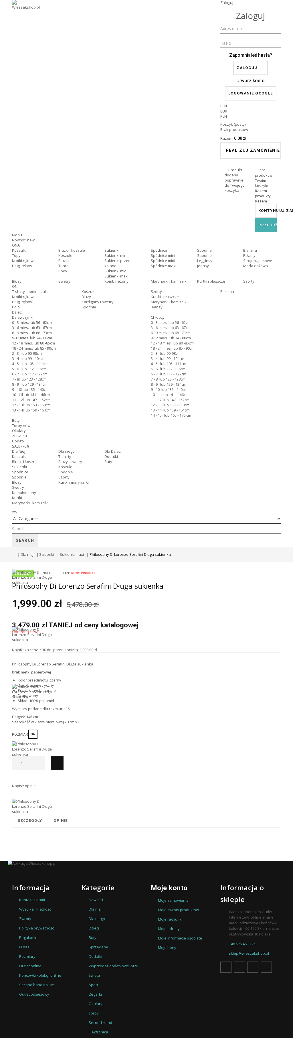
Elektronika (98, 1032)
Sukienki (111, 250)
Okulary (19, 430)
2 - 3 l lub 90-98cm (27, 353)
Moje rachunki (170, 919)
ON (14, 286)
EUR (223, 111)
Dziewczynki (22, 317)
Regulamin (28, 937)
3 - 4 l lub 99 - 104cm (28, 358)
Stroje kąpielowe (257, 260)
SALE (20, 446)
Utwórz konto (250, 80)
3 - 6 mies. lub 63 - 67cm (32, 327)
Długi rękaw (22, 265)
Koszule (65, 255)
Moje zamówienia (173, 900)
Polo (16, 307)
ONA (16, 245)
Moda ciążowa (255, 265)
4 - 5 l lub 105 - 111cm (29, 363)
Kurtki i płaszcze (211, 281)
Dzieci (17, 312)
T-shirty (64, 456)
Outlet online (30, 965)
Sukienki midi (115, 270)
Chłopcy (158, 317)
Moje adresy (169, 928)
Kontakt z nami (32, 899)
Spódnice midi (163, 260)
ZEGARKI (19, 435)
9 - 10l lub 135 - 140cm (30, 389)
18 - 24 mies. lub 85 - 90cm (34, 348)
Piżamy (249, 255)
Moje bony (167, 947)
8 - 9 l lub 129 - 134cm (29, 384)
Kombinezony (116, 281)
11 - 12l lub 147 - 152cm (31, 399)
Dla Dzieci (112, 451)
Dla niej (27, 554)
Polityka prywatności (37, 928)
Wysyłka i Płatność (35, 909)
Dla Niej (18, 451)
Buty (16, 420)
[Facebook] (225, 967)
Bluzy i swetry (70, 461)
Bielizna (250, 250)
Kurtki (17, 497)
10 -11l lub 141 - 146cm (31, 394)
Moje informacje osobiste (180, 938)
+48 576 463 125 (242, 943)
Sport (93, 984)
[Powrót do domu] (13, 554)
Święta (94, 975)
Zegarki (95, 994)
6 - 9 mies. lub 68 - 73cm (32, 332)
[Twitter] (239, 967)
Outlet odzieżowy (34, 994)
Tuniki (63, 265)
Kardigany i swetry (98, 301)
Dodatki (18, 441)
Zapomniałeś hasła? (250, 55)
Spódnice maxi (163, 265)
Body (62, 270)
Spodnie (204, 250)
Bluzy (16, 281)
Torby (21, 425)
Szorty (248, 281)
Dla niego (66, 451)
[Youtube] (252, 967)
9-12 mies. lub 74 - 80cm (32, 337)
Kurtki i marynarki (73, 482)
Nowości (23, 240)
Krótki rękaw (22, 260)
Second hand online (36, 984)
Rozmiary (27, 956)
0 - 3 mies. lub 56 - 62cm (32, 322)
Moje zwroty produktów (178, 909)
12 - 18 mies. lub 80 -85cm (33, 343)
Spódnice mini (163, 255)
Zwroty (25, 918)
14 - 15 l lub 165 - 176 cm (171, 415)
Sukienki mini (115, 255)
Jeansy (203, 265)
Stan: (65, 573)
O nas (24, 947)
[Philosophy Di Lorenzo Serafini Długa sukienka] (32, 598)
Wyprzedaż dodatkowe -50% (113, 965)
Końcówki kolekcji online (40, 975)
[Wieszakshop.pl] (26, 12)
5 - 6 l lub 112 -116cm (29, 368)
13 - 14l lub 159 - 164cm (31, 410)
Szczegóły (30, 820)
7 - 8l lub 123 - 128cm (29, 379)
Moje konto (169, 888)
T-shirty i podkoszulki (30, 291)
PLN (223, 116)
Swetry (64, 281)
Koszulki (19, 250)
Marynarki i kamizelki (169, 281)
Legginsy (204, 260)
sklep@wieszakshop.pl (249, 953)
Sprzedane (98, 947)
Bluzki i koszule (71, 250)
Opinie (61, 820)
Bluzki (63, 260)
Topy (16, 255)
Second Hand (100, 1022)
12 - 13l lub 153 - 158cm (31, 404)
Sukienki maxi (116, 276)
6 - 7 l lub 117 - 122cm (29, 374)
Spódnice (159, 250)
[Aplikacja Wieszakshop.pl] (146, 863)
